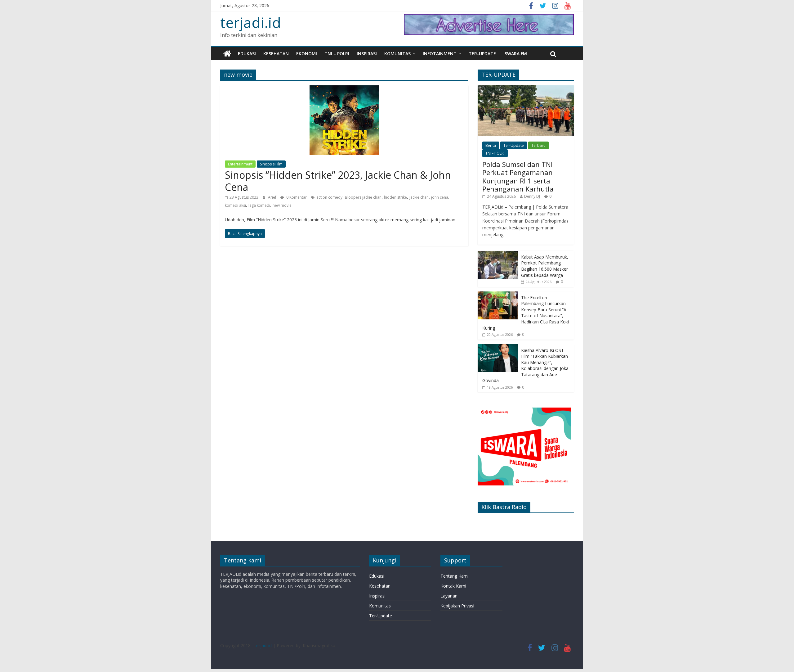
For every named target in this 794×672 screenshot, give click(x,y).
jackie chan (419, 197)
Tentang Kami (454, 576)
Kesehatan (276, 53)
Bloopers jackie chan (363, 197)
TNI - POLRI (495, 153)
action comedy (329, 197)
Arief (272, 197)
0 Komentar (296, 197)
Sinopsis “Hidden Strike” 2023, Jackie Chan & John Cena (338, 180)
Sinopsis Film (271, 164)
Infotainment (440, 53)
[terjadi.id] (227, 53)
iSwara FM (515, 53)
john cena (439, 197)
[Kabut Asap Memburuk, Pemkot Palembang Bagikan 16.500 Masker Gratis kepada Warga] (498, 254)
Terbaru (538, 145)
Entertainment (240, 164)
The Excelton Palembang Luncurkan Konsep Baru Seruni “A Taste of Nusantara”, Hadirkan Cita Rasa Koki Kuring (525, 313)
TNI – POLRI (336, 53)
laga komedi (259, 205)
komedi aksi (235, 205)
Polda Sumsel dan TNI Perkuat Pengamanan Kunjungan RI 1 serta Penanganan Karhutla (518, 176)
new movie (282, 205)
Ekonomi (306, 53)
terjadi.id (250, 22)
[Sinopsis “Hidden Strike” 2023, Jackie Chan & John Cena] (344, 89)
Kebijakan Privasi (457, 606)
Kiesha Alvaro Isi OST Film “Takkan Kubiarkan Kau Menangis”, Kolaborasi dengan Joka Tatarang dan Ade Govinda (525, 365)
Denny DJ (532, 196)
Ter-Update (482, 53)
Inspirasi (367, 53)
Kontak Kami (453, 586)
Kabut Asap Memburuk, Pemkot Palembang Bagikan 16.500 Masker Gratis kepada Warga (544, 266)
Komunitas (397, 53)
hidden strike (395, 197)
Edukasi (247, 53)
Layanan (448, 596)
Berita (490, 145)
